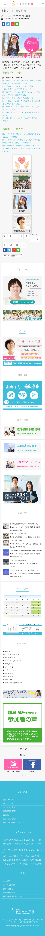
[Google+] (13, 24)
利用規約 (24, 922)
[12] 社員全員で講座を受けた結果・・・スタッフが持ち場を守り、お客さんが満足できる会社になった (22, 148)
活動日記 (9, 676)
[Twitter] (8, 24)
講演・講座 (9, 679)
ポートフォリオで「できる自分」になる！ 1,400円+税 (22, 851)
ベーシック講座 (9, 807)
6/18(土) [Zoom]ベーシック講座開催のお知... (24, 570)
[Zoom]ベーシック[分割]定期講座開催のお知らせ (26, 550)
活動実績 (35, 544)
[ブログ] (22, 338)
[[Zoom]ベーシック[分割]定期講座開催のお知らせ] (6, 552)
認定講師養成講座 (10, 811)
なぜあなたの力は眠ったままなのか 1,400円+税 (22, 840)
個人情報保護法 (9, 892)
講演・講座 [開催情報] (33, 527)
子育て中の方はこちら (11, 822)
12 (24, 245)
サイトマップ (8, 900)
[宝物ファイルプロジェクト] (6, 536)
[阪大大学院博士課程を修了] (6, 562)
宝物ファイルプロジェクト (19, 534)
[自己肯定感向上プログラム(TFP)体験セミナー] (6, 526)
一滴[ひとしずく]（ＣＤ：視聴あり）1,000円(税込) (22, 864)
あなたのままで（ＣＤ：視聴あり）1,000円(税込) (22, 860)
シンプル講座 (8, 803)
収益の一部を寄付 (16, 540)
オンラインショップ (12, 657)
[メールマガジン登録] (13, 759)
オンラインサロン (12, 654)
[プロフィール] (22, 277)
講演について (8, 800)
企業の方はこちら (10, 819)
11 (17, 245)
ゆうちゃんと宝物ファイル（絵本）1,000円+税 (21, 856)
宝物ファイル (14, 18)
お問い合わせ (8, 889)
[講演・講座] (22, 427)
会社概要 (6, 881)
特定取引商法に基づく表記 (13, 896)
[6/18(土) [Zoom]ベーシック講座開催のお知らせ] (6, 572)
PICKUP (6, 18)
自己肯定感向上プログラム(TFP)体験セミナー (25, 524)
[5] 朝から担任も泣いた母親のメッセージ (19, 98)
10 (11, 245)
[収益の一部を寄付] (6, 543)
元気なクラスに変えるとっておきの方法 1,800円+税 (21, 845)
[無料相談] (22, 382)
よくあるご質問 (9, 885)
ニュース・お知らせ (18, 527)
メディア (9, 667)
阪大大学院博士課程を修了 (18, 560)
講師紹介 (6, 815)
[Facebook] (3, 24)
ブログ (8, 664)
